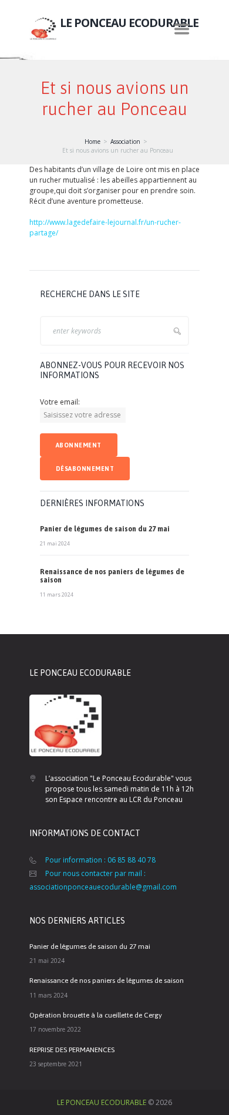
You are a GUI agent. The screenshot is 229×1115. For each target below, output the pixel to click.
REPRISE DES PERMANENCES (71, 1050)
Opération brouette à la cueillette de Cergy (95, 1015)
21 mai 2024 (55, 543)
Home (92, 141)
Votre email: (60, 402)
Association (125, 141)
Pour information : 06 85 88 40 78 (100, 860)
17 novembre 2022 (55, 1029)
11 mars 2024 (56, 594)
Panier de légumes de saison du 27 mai (105, 529)
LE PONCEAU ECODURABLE (101, 1102)
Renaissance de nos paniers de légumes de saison (106, 980)
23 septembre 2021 (55, 1064)
